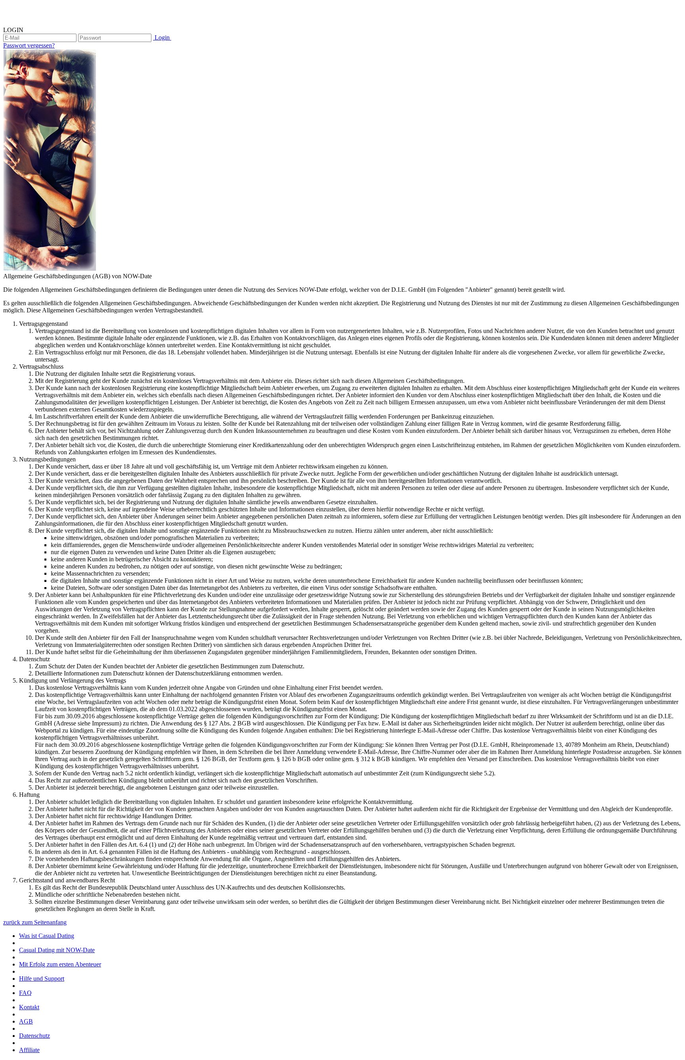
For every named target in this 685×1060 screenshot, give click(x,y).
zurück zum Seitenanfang (35, 922)
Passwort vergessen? (29, 45)
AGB (26, 1021)
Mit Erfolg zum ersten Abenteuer (60, 964)
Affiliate (29, 1050)
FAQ (25, 992)
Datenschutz (34, 1035)
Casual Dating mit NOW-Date (57, 950)
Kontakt (29, 1007)
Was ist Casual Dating (46, 935)
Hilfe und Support (41, 978)
